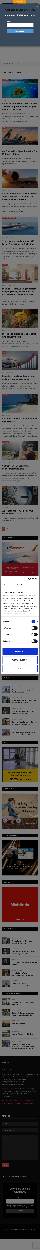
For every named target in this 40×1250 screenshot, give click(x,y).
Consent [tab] (7, 585)
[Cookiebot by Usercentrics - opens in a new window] (28, 579)
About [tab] (32, 585)
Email (9, 21)
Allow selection (20, 660)
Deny (20, 668)
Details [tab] (20, 585)
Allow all (20, 651)
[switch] (34, 628)
